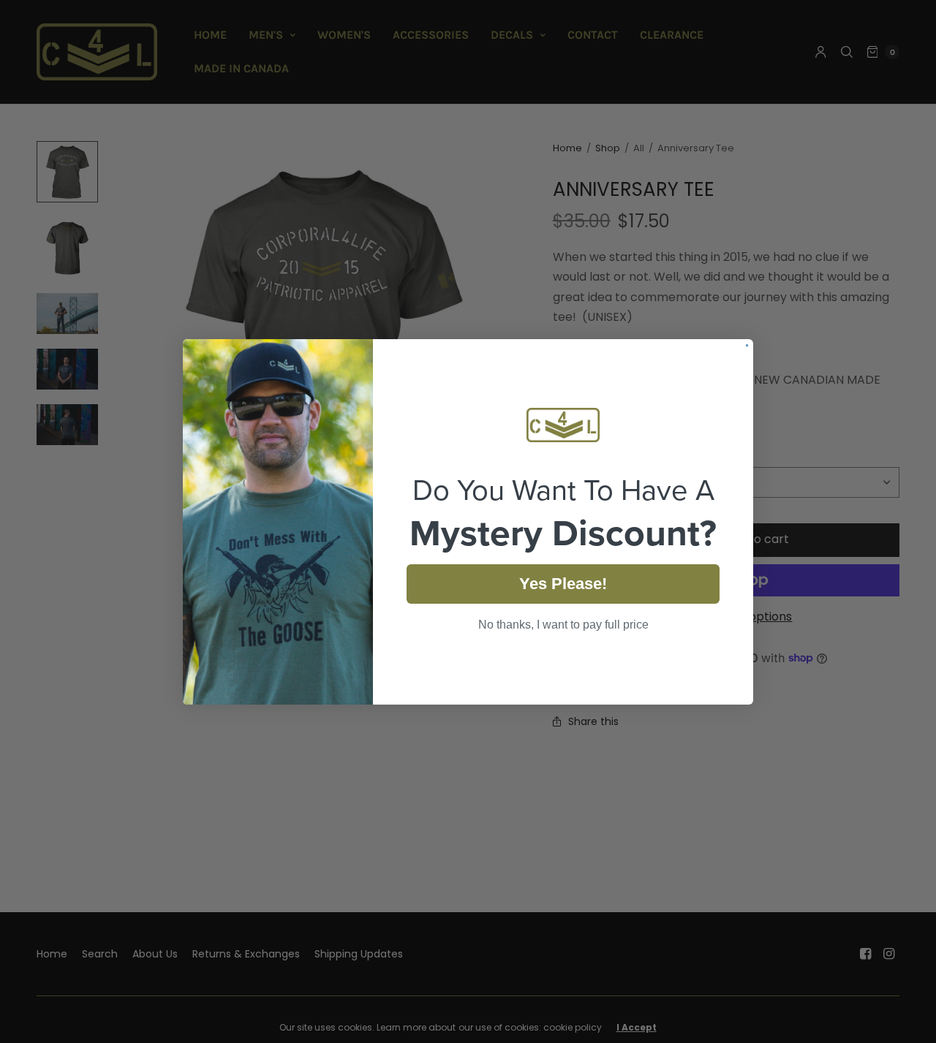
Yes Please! (563, 583)
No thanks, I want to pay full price (563, 624)
